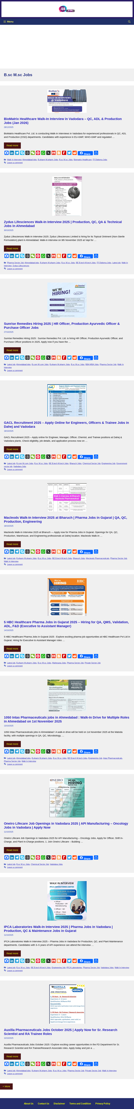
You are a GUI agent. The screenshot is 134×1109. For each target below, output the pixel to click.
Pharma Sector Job (15, 263)
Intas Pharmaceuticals (112, 758)
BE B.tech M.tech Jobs (86, 263)
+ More (6, 1086)
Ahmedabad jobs (29, 159)
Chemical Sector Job (91, 463)
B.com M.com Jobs (40, 364)
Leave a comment (15, 162)
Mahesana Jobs (59, 663)
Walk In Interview (14, 159)
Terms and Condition (80, 1103)
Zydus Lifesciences (21, 266)
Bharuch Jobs (76, 463)
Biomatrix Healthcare (83, 159)
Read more (12, 145)
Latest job (116, 263)
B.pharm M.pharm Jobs (48, 159)
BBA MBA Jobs (92, 364)
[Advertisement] (67, 44)
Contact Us (43, 1103)
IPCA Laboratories (74, 967)
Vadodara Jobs (19, 466)
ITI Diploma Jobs (100, 159)
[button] (129, 22)
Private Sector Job (92, 663)
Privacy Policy (102, 1103)
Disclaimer (59, 1103)
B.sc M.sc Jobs (66, 159)
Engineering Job (108, 463)
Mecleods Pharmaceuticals (97, 558)
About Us (28, 1103)
